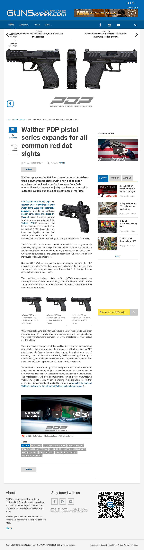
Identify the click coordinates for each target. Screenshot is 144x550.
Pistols (62, 163)
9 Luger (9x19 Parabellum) (54, 446)
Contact (104, 545)
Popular (115, 178)
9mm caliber (36, 446)
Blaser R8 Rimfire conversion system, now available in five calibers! (38, 35)
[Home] (37, 12)
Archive (127, 178)
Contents (23, 25)
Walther (25, 446)
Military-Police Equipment (74, 449)
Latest (103, 178)
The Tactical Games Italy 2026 (128, 239)
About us (94, 545)
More (47, 25)
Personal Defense (29, 452)
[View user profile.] (13, 130)
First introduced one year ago (35, 201)
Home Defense (55, 449)
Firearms (43, 449)
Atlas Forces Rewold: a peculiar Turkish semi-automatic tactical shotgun (106, 35)
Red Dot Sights (70, 452)
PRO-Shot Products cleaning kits (128, 224)
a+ (15, 28)
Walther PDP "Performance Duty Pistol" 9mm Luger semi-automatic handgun (37, 208)
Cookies (134, 545)
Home (11, 25)
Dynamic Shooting (30, 449)
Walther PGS (28, 223)
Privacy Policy (123, 545)
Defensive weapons (75, 446)
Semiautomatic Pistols (32, 456)
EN (131, 3)
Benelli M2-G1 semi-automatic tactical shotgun (127, 189)
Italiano (29, 169)
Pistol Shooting (46, 452)
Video (37, 25)
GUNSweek (13, 137)
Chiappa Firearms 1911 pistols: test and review (128, 206)
